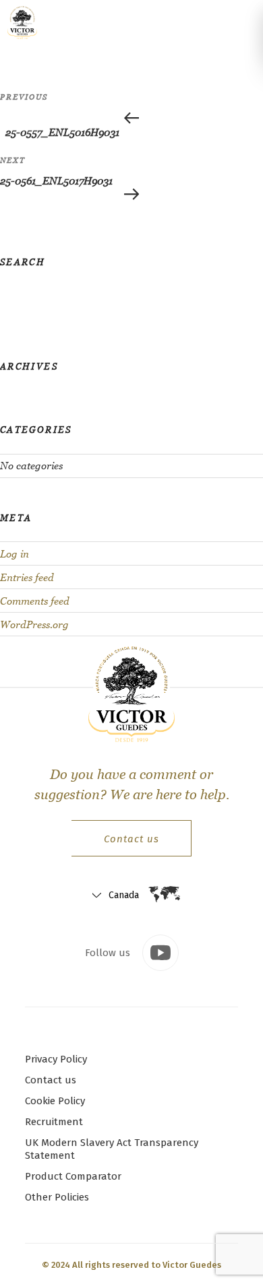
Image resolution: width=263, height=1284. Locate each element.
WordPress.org (34, 624)
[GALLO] (25, 22)
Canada (124, 895)
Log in (14, 554)
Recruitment (54, 1122)
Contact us (131, 839)
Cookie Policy (55, 1101)
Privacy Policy (56, 1059)
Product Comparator (73, 1176)
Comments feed (34, 601)
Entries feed (27, 577)
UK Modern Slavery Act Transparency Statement (111, 1149)
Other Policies (57, 1197)
